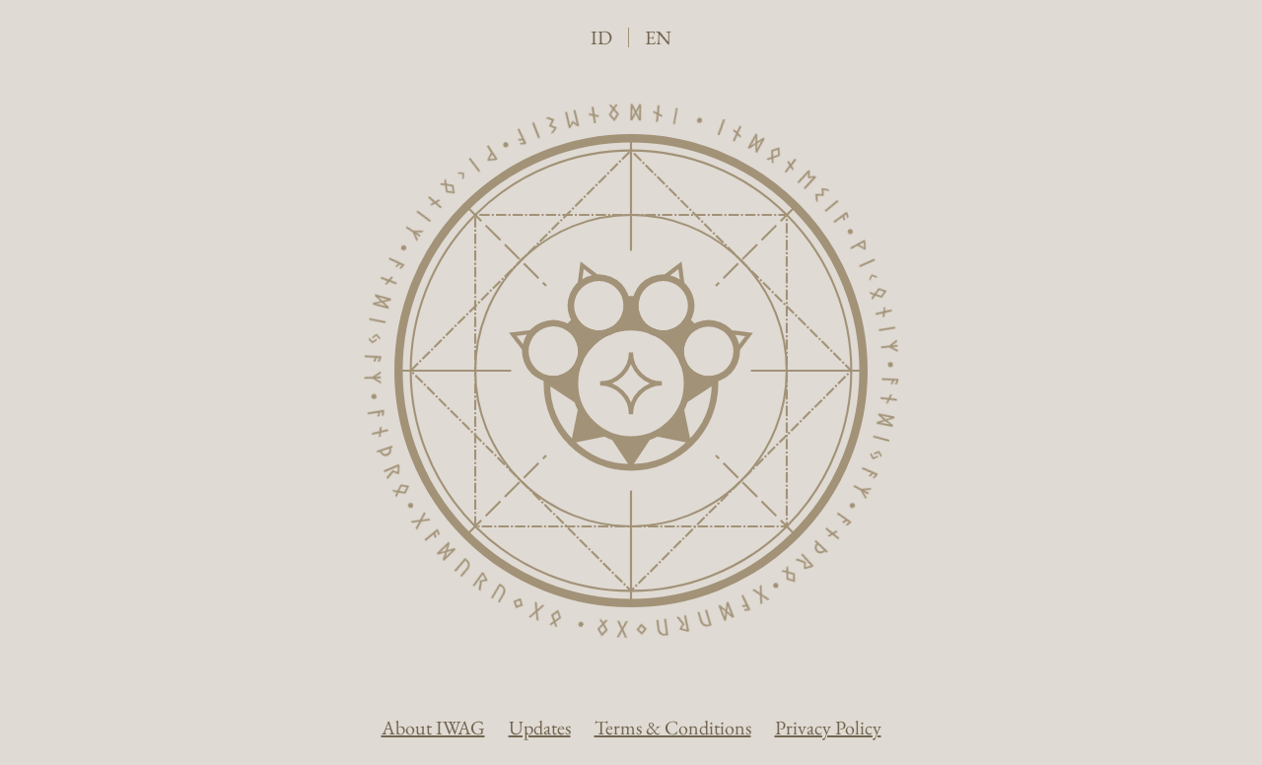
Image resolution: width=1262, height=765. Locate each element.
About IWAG (433, 727)
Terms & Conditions (673, 727)
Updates (540, 727)
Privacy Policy (828, 727)
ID (601, 37)
